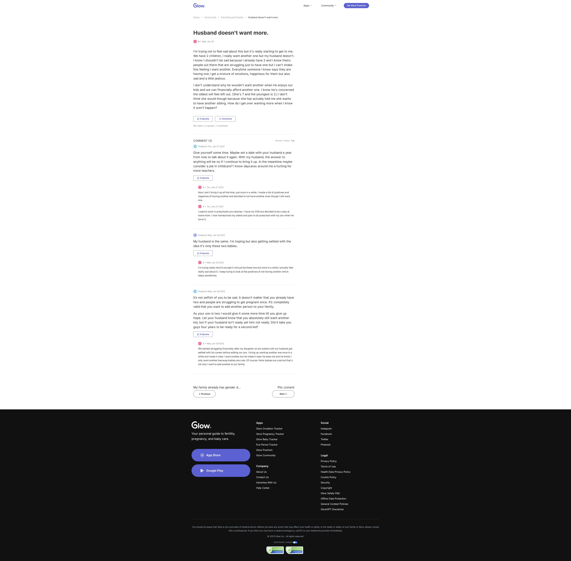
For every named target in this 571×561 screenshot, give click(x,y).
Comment (227, 118)
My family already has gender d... (217, 387)
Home (196, 17)
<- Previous (204, 394)
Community (210, 17)
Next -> (283, 394)
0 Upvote (204, 118)
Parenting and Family (232, 17)
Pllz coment (286, 387)
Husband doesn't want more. (263, 17)
